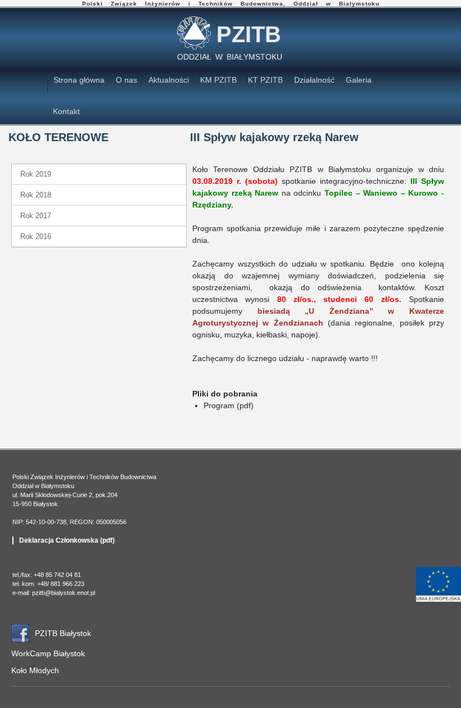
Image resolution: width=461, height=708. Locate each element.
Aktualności (168, 79)
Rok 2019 (35, 174)
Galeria (359, 79)
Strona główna (79, 79)
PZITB (248, 34)
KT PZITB (265, 79)
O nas (126, 79)
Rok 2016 (35, 236)
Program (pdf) (229, 405)
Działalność (314, 79)
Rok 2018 (35, 195)
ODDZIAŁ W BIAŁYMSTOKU (229, 56)
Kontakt (66, 111)
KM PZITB (218, 79)
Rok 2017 (35, 215)
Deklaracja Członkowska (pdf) (67, 540)
